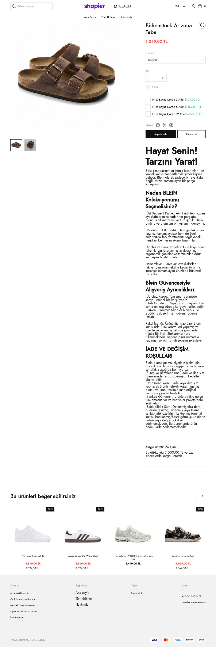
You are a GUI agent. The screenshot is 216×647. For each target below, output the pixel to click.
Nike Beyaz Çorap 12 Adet (177, 114)
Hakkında (126, 17)
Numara (150, 52)
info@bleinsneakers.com (194, 602)
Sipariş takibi (137, 593)
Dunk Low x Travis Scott (183, 555)
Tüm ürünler (108, 17)
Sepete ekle (160, 134)
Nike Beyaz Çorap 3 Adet (176, 100)
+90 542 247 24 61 (191, 596)
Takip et (181, 6)
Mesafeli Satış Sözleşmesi (22, 605)
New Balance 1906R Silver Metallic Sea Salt (133, 557)
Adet (148, 70)
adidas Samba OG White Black (83, 555)
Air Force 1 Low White (33, 555)
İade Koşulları (17, 617)
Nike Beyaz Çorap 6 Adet (176, 107)
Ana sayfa (90, 17)
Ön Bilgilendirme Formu (22, 599)
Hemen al (191, 134)
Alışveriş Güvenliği (19, 593)
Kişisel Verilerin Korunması (23, 611)
